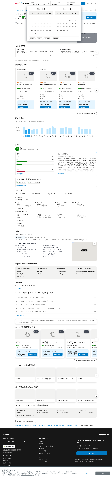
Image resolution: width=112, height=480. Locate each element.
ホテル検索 (18, 425)
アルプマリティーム (67, 425)
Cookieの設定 (42, 451)
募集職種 (5, 460)
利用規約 (41, 441)
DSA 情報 (41, 448)
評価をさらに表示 (21, 185)
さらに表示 (18, 208)
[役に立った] (50, 56)
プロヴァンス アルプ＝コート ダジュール (49, 425)
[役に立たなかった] (53, 56)
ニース (76, 425)
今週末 (48, 38)
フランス (33, 425)
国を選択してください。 (9, 438)
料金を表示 (90, 17)
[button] (40, 3)
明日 (40, 38)
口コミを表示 (19, 174)
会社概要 (41, 443)
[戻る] (21, 135)
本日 (33, 38)
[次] (78, 9)
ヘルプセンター (43, 459)
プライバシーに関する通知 (46, 446)
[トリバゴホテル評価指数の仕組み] (37, 149)
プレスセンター (7, 465)
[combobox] (40, 3)
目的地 (32, 2)
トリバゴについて (7, 458)
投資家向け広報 (7, 463)
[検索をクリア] (48, 3)
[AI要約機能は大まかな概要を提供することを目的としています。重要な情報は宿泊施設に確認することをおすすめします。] (16, 60)
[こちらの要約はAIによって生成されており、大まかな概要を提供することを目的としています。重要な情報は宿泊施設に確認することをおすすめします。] (72, 156)
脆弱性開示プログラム (44, 453)
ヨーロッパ (26, 425)
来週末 (56, 38)
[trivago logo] (22, 3)
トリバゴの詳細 (43, 461)
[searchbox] (40, 4)
